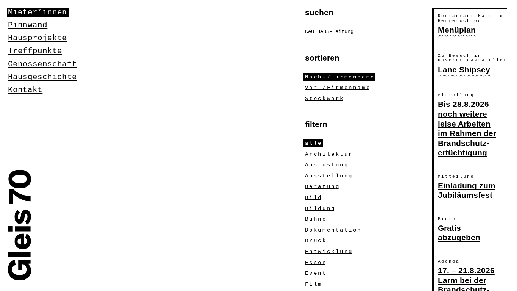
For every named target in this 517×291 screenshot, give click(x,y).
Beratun (322, 186)
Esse (315, 263)
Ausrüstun (326, 165)
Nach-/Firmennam (339, 77)
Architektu (328, 154)
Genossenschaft (42, 64)
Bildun (319, 208)
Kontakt (25, 89)
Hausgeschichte (42, 76)
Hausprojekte (37, 37)
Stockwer (324, 98)
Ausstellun (328, 176)
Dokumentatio (333, 230)
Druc (315, 241)
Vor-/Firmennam (337, 87)
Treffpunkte (35, 50)
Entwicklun (328, 252)
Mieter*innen (37, 12)
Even (315, 273)
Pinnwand (27, 25)
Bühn (315, 219)
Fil (313, 284)
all (313, 143)
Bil (313, 197)
